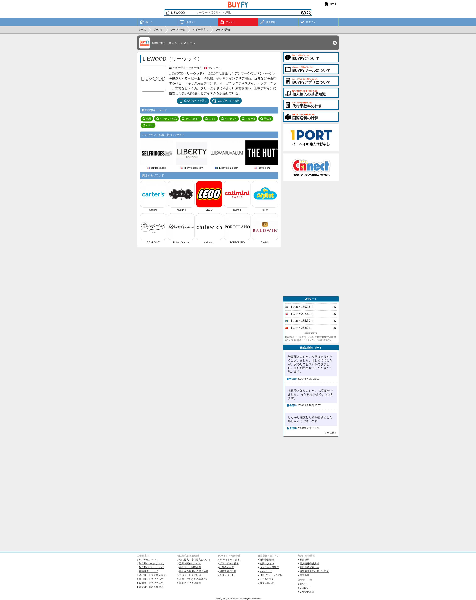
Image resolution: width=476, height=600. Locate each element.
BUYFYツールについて (151, 563)
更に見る (332, 432)
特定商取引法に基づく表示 (314, 571)
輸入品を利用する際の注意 (193, 571)
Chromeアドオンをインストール (173, 42)
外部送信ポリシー (309, 567)
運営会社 (304, 575)
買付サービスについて (151, 579)
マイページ (266, 571)
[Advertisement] (311, 238)
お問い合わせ (267, 583)
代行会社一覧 (226, 567)
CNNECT (305, 587)
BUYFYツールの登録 (271, 575)
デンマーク (214, 67)
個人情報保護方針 (309, 563)
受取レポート (226, 575)
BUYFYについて (148, 559)
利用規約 (304, 559)
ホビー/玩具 (195, 67)
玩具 (148, 118)
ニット (212, 118)
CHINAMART (307, 591)
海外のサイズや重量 (190, 583)
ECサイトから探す (229, 559)
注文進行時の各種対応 (151, 587)
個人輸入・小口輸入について (195, 559)
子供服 (267, 118)
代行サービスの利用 (190, 575)
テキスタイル (193, 118)
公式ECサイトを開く (195, 100)
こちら (313, 340)
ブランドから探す (229, 563)
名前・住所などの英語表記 (193, 579)
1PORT (304, 584)
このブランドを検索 (228, 100)
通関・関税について (190, 563)
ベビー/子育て (180, 67)
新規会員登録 (267, 559)
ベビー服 (250, 118)
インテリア (231, 118)
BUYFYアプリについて (151, 567)
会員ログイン (267, 563)
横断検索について (148, 571)
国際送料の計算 (227, 571)
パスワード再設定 (269, 567)
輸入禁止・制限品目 (190, 567)
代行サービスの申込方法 (152, 575)
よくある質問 (267, 579)
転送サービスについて (151, 583)
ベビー (150, 125)
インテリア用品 (168, 118)
